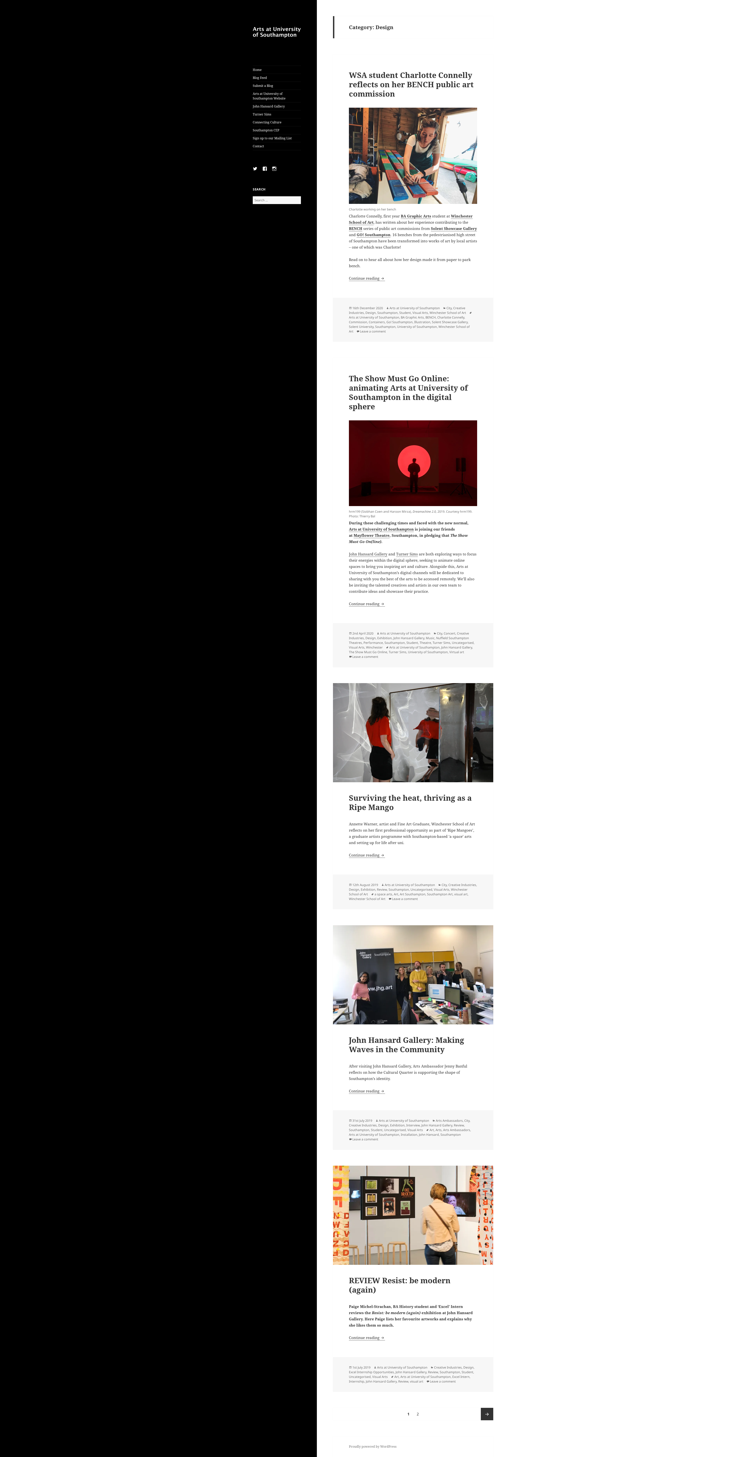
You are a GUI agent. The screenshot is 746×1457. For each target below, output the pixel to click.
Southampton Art (440, 894)
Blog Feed (260, 78)
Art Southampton (412, 894)
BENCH (355, 228)
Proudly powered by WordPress (373, 1446)
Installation (409, 1134)
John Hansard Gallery (269, 106)
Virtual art (456, 652)
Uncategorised (463, 643)
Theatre (425, 643)
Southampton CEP (266, 130)
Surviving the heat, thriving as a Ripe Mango (410, 802)
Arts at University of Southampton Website (269, 96)
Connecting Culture (267, 122)
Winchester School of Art (448, 313)
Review (382, 889)
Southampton (387, 313)
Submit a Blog (263, 86)
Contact (258, 146)
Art (396, 894)
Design (370, 313)
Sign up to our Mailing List (272, 138)
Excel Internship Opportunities (371, 1372)
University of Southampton (417, 327)
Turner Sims (262, 114)
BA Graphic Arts (416, 216)
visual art (461, 894)
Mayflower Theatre (372, 535)
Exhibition (384, 638)
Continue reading (367, 278)
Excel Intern (461, 1377)
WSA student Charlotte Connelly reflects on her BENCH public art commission (411, 84)
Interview (413, 1125)
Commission (358, 322)
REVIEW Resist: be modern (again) (400, 1285)
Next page (487, 1414)
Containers (377, 322)
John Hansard (429, 1134)
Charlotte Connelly (450, 317)
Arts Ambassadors (449, 1120)
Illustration (422, 322)
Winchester (374, 647)
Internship (356, 1381)
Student (405, 313)
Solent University (361, 327)
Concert (449, 633)
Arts (439, 1130)
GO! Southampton (373, 234)
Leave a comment (373, 331)
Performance (373, 643)
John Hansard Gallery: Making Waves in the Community (406, 1044)
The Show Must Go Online (368, 652)
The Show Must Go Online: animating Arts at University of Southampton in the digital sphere (408, 392)
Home (257, 70)
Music (430, 638)
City (449, 308)
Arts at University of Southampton (415, 308)
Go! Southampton (399, 322)
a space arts (383, 894)
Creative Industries (462, 885)
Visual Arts (420, 313)
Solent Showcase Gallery (454, 228)
